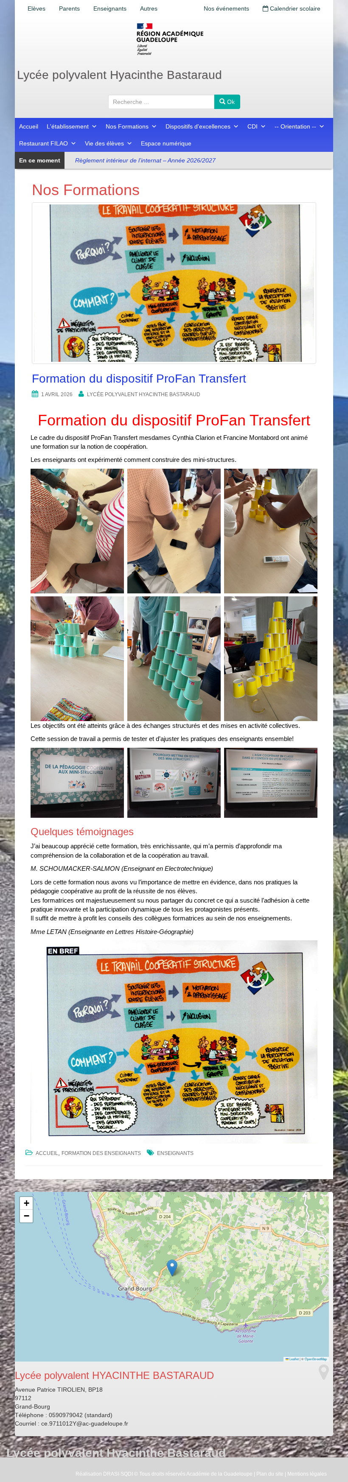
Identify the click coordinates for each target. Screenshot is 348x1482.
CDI (252, 126)
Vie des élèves (104, 143)
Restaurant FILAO (43, 143)
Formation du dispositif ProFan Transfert (139, 378)
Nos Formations (127, 126)
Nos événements (226, 8)
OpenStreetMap (316, 1358)
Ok (230, 101)
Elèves (36, 8)
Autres (148, 8)
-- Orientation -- (295, 126)
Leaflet (294, 1358)
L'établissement (68, 126)
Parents (69, 8)
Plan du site (269, 1474)
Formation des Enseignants (101, 1153)
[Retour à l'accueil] (174, 39)
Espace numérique (166, 143)
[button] (172, 1268)
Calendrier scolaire (294, 8)
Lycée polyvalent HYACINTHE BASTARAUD (143, 394)
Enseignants (109, 8)
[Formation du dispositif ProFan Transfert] (174, 283)
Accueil (28, 126)
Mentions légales (307, 1474)
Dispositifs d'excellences (198, 126)
